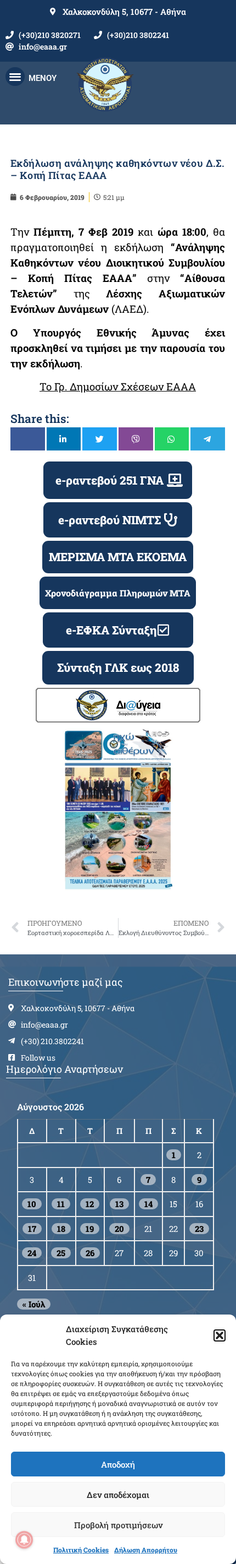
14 (148, 1203)
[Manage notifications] (24, 1540)
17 (32, 1228)
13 (119, 1203)
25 (61, 1252)
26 (90, 1252)
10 (31, 1203)
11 (61, 1203)
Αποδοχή (118, 1464)
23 (199, 1228)
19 (90, 1228)
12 (90, 1203)
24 (31, 1252)
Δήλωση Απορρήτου (145, 1549)
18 (61, 1228)
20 (119, 1228)
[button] (219, 1335)
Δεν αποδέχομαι (118, 1494)
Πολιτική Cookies (81, 1549)
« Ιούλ (34, 1304)
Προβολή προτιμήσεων (118, 1524)
